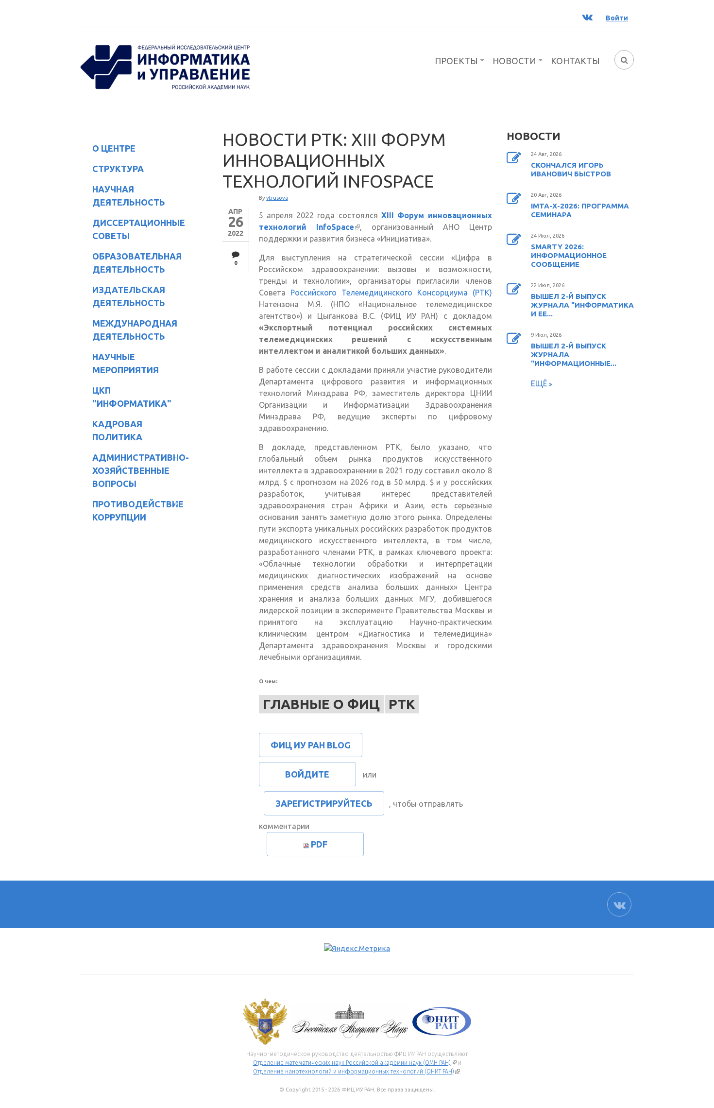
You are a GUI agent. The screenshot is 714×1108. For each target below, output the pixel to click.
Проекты (456, 61)
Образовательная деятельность (131, 262)
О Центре (108, 149)
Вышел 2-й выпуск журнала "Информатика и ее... (582, 305)
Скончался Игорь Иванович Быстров (571, 169)
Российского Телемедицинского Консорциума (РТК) (391, 292)
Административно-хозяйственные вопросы (132, 470)
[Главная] (165, 66)
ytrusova (277, 198)
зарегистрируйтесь (324, 803)
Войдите (307, 774)
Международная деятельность (134, 329)
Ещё (540, 383)
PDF (319, 844)
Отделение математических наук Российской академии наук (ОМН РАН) (355, 1062)
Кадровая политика (111, 430)
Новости (514, 61)
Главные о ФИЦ (321, 703)
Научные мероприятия (119, 363)
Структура (112, 170)
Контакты (575, 61)
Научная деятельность (122, 195)
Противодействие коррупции (132, 510)
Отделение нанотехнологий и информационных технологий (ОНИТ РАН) (356, 1071)
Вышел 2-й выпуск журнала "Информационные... (573, 354)
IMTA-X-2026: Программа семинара (580, 210)
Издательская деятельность (122, 296)
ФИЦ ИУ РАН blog (311, 745)
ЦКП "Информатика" (125, 396)
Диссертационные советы (138, 229)
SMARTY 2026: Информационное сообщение (569, 255)
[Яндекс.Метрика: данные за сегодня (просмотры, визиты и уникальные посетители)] (357, 948)
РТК (402, 703)
